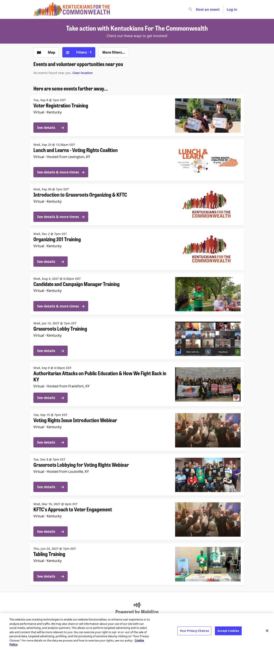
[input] (198, 9)
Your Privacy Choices (194, 630)
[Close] (267, 630)
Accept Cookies (228, 630)
